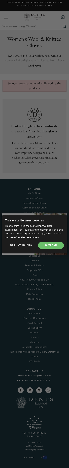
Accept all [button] (51, 245)
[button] (21, 244)
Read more (33, 237)
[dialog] (34, 234)
